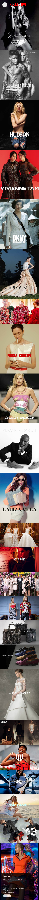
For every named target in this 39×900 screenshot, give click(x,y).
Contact (7, 896)
